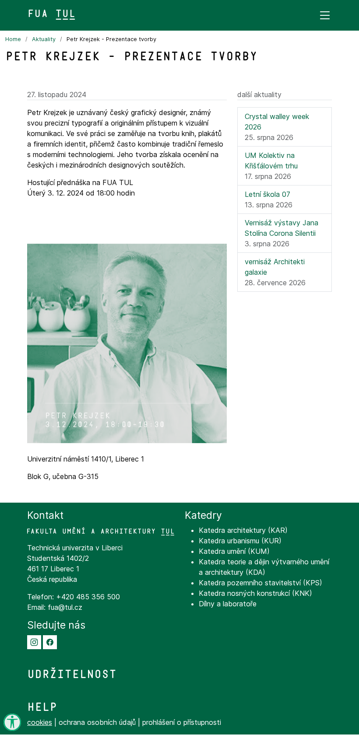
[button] (34, 641)
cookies (39, 722)
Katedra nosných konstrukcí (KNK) (255, 593)
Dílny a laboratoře (228, 603)
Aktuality (44, 39)
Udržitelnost (71, 674)
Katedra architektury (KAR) (243, 530)
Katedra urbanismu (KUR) (240, 540)
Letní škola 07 (267, 194)
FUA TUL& (51, 13)
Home (13, 39)
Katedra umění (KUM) (234, 551)
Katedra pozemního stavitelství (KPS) (260, 582)
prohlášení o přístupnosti (181, 722)
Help (42, 707)
